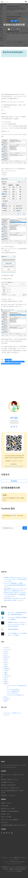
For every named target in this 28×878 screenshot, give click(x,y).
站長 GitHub (4, 822)
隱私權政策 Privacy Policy (8, 867)
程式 (5, 678)
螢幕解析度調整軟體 (13, 629)
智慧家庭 (6, 668)
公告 (5, 651)
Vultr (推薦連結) (18, 871)
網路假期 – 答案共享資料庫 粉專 (9, 811)
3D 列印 (6, 647)
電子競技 (6, 699)
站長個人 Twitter (5, 814)
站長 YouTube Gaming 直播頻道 (9, 819)
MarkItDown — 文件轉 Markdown (12, 713)
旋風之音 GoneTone (19, 857)
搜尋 (25, 528)
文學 (5, 664)
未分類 (5, 670)
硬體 (5, 674)
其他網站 (5, 869)
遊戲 (5, 683)
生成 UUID (7, 715)
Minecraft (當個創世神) (12, 691)
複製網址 (14, 481)
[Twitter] (4, 833)
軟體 (5, 682)
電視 (5, 701)
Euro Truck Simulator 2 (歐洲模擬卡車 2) (17, 685)
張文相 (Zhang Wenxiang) (18, 862)
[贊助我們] (12, 833)
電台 (5, 697)
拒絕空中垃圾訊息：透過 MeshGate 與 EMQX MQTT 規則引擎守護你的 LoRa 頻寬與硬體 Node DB (15, 594)
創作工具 (6, 657)
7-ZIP (13, 119)
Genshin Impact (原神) (12, 689)
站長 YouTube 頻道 (6, 817)
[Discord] (6, 833)
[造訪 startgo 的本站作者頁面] (9, 29)
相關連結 (11, 869)
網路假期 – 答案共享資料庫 (8, 785)
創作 (5, 655)
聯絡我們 (17, 869)
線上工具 (24, 867)
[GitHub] (9, 833)
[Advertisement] (14, 76)
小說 (5, 661)
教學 (5, 662)
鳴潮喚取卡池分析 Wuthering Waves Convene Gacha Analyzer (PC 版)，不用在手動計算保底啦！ (15, 579)
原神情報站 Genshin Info (7, 782)
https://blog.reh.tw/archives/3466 (14, 466)
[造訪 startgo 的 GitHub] (16, 426)
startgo (14, 29)
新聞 (5, 666)
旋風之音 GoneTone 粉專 (7, 808)
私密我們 (13, 515)
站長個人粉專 (4, 806)
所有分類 (18, 867)
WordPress (7, 649)
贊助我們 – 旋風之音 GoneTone (9, 779)
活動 (5, 672)
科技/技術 (6, 676)
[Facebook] (1, 833)
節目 (5, 680)
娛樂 (5, 659)
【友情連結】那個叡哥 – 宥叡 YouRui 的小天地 (13, 825)
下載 (2, 110)
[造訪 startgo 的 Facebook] (14, 426)
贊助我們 (23, 869)
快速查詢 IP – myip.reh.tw (8, 795)
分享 (5, 653)
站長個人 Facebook (6, 803)
